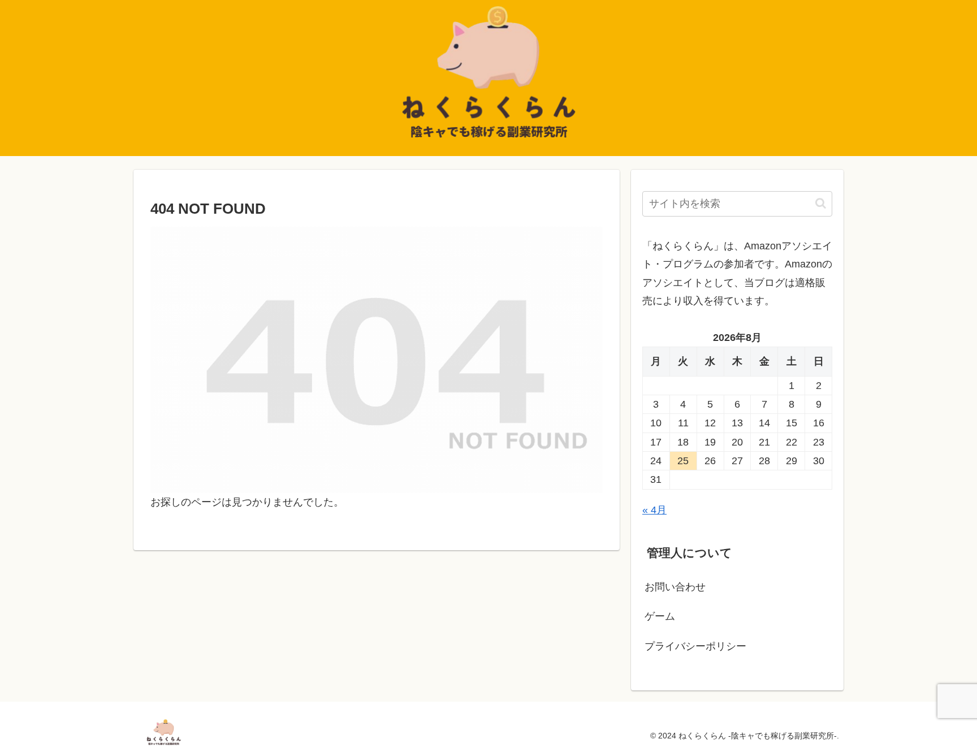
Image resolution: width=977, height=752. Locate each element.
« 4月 (654, 510)
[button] (821, 203)
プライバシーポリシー (695, 646)
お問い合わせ (675, 587)
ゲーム (660, 616)
